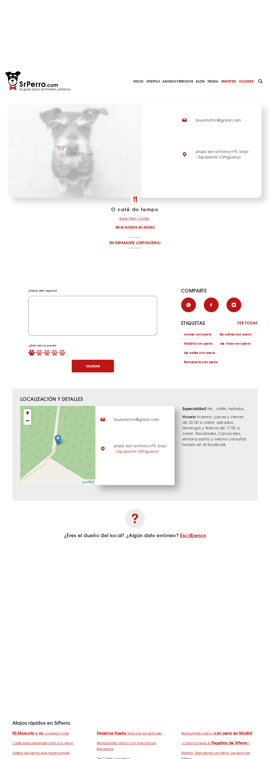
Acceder (246, 81)
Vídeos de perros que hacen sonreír (41, 752)
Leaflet (87, 481)
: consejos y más (40, 733)
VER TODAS (247, 323)
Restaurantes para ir (216, 733)
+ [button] (27, 413)
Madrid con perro (198, 343)
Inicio (138, 81)
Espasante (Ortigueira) (138, 451)
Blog (200, 81)
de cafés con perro (199, 352)
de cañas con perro (235, 334)
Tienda (213, 81)
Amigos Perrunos (177, 81)
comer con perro (198, 334)
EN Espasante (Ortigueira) (135, 243)
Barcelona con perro (201, 361)
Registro (228, 81)
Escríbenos (193, 535)
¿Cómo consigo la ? (215, 743)
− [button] (27, 420)
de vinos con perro (235, 343)
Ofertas (153, 81)
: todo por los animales (129, 733)
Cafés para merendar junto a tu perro (42, 743)
